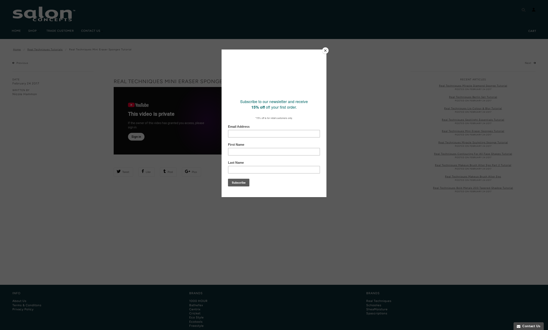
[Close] (325, 50)
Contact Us (530, 326)
